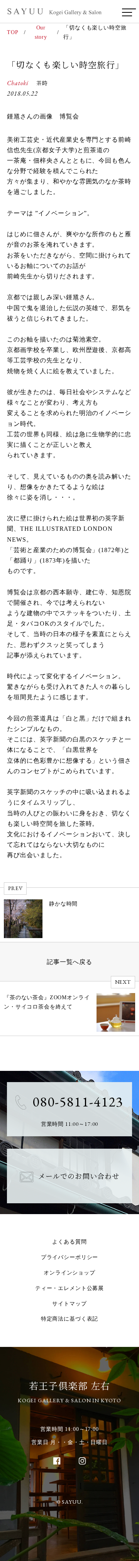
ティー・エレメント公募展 (69, 1288)
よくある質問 (69, 1242)
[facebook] (57, 1461)
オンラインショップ (69, 1273)
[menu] (127, 12)
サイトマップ (69, 1304)
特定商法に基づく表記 (69, 1319)
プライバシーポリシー (69, 1257)
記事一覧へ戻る (70, 962)
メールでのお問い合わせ (78, 1176)
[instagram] (82, 1461)
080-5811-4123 (77, 1102)
